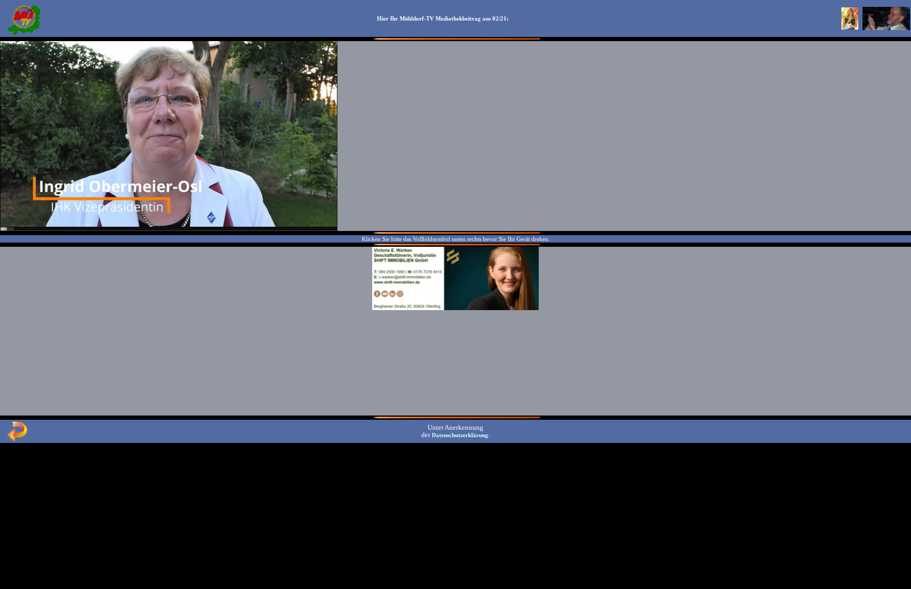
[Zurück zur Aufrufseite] (16, 440)
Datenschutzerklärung (460, 435)
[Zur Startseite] (24, 34)
